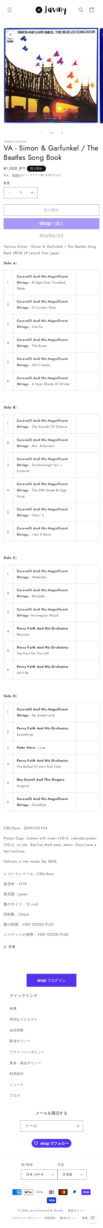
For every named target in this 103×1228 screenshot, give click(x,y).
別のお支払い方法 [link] (51, 235)
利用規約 (16, 1073)
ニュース (16, 1084)
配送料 (16, 175)
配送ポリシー (20, 1041)
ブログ (15, 1095)
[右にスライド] (62, 132)
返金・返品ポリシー (25, 1062)
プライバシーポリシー (27, 1052)
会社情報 (16, 1030)
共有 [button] (11, 946)
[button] (9, 10)
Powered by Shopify (50, 1210)
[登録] (77, 1126)
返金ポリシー (76, 1210)
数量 (7, 183)
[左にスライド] (41, 132)
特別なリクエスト (24, 1019)
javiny (33, 1210)
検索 (13, 1008)
